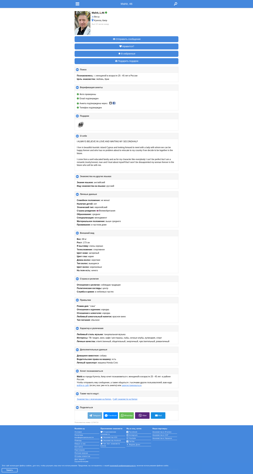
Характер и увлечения (96, 329)
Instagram (133, 435)
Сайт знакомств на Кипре (125, 399)
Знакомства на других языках (100, 177)
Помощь (78, 440)
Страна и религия (93, 280)
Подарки (89, 117)
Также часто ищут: (94, 394)
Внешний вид (91, 234)
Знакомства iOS (110, 437)
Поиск (87, 70)
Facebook (112, 415)
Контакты (79, 447)
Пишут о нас (80, 444)
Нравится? (128, 46)
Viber (144, 415)
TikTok (132, 441)
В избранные (128, 53)
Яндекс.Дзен (134, 445)
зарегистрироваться (131, 385)
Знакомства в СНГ (160, 435)
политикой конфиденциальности (123, 466)
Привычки (90, 301)
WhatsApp (128, 415)
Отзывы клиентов (82, 456)
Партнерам (80, 450)
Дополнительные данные (98, 350)
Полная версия (81, 453)
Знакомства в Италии (161, 432)
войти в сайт (83, 385)
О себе (88, 137)
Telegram (97, 415)
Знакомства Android (112, 440)
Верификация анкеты (96, 88)
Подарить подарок (128, 61)
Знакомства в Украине (162, 438)
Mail (160, 415)
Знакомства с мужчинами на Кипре (94, 399)
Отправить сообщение (128, 39)
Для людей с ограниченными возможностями (82, 462)
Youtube (132, 438)
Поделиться (91, 408)
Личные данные (93, 195)
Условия (78, 432)
